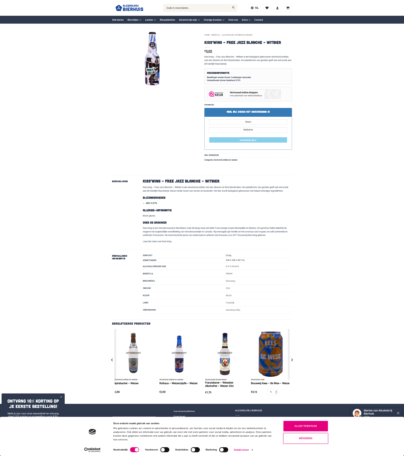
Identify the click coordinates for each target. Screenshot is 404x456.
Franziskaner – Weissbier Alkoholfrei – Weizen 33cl (219, 384)
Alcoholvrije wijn (188, 19)
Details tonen (241, 449)
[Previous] (112, 366)
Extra (245, 19)
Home (207, 35)
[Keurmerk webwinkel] (244, 94)
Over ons (233, 19)
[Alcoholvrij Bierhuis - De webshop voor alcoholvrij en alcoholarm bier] (129, 7)
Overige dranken (213, 19)
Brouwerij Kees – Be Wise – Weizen (270, 383)
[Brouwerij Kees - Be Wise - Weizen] (270, 353)
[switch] (164, 449)
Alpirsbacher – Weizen (126, 383)
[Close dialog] (61, 397)
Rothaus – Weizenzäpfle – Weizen (178, 383)
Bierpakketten (167, 19)
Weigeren (305, 438)
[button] (277, 8)
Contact (258, 19)
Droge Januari (179, 416)
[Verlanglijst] (267, 8)
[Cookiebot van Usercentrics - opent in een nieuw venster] (92, 449)
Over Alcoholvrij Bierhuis (184, 411)
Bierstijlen (133, 19)
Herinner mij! (248, 140)
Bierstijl (216, 35)
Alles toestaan (305, 426)
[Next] (291, 366)
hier (150, 241)
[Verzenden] (233, 8)
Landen (149, 19)
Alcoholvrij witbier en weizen (237, 35)
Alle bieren (118, 19)
